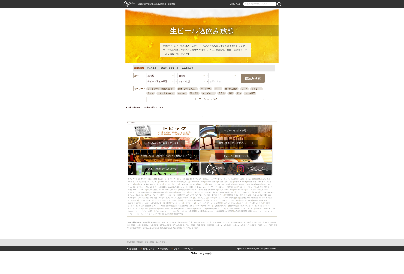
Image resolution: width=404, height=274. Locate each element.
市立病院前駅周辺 (240, 211)
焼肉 (269, 195)
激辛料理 (167, 203)
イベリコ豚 (251, 203)
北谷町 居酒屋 (153, 225)
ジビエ (260, 203)
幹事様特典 (160, 214)
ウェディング (201, 203)
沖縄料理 (230, 187)
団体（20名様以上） (187, 89)
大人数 (161, 182)
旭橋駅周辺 (132, 190)
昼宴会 (146, 198)
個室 (231, 93)
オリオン (150, 190)
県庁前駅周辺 (212, 190)
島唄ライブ (132, 182)
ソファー (211, 198)
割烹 (219, 203)
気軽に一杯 (266, 184)
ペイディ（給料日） (147, 211)
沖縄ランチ (220, 225)
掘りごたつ (141, 187)
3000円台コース (249, 187)
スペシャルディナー (146, 200)
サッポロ (214, 203)
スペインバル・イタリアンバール (166, 200)
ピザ (237, 198)
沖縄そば (215, 192)
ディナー (208, 182)
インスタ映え (266, 182)
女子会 (222, 93)
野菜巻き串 (132, 198)
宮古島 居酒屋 (193, 228)
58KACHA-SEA (133, 203)
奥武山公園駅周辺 (167, 206)
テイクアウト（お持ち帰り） (161, 89)
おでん (210, 200)
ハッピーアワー (205, 192)
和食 (219, 184)
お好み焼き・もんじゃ (179, 211)
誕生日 (167, 182)
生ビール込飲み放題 (197, 182)
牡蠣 (151, 198)
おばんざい (263, 200)
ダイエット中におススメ (136, 195)
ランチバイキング (134, 206)
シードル (137, 214)
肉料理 (214, 182)
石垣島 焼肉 (171, 228)
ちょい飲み (132, 187)
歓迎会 (258, 184)
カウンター (168, 184)
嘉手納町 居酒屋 (178, 225)
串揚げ (161, 208)
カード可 (176, 184)
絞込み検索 (253, 78)
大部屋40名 (171, 192)
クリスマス (193, 184)
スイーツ (221, 195)
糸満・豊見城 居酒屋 (265, 222)
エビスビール (188, 200)
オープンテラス (239, 190)
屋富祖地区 (154, 208)
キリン (209, 206)
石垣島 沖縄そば (160, 228)
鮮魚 (155, 190)
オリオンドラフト (134, 192)
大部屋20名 (162, 187)
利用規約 (164, 249)
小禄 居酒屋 (182, 222)
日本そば (146, 208)
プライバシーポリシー (183, 249)
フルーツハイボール (148, 214)
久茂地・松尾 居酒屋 (194, 222)
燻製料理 (181, 195)
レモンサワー (141, 190)
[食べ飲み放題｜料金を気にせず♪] (163, 138)
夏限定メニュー (269, 208)
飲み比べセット (133, 211)
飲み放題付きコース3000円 (183, 187)
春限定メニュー (200, 208)
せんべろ (182, 93)
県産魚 (181, 190)
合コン (176, 190)
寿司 (151, 184)
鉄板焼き (270, 192)
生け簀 (167, 208)
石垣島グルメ (262, 225)
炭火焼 (197, 192)
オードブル (206, 89)
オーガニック (197, 206)
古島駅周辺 (192, 211)
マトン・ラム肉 (219, 200)
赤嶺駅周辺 (220, 211)
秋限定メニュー (219, 208)
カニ (227, 200)
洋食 (247, 195)
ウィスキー (272, 187)
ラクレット (156, 206)
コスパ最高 (250, 93)
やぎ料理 (210, 208)
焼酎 (235, 187)
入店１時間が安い (156, 203)
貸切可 (186, 182)
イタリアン (170, 198)
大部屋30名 (184, 184)
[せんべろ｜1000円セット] (236, 151)
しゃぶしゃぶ (234, 200)
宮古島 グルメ (182, 228)
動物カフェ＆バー (209, 211)
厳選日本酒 (203, 190)
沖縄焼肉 (253, 225)
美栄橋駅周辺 (245, 198)
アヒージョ (202, 195)
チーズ (191, 192)
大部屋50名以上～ (191, 190)
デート (218, 89)
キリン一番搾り (239, 195)
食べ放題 (269, 198)
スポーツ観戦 (228, 190)
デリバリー (214, 187)
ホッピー (243, 200)
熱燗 (180, 200)
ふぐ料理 (216, 206)
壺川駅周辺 (229, 211)
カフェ (176, 206)
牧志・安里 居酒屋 (229, 222)
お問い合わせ (235, 4)
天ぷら (204, 200)
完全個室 (194, 93)
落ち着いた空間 (244, 184)
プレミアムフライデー (163, 211)
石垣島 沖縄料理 (136, 228)
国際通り (229, 184)
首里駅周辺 (174, 208)
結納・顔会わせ (146, 192)
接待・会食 (257, 182)
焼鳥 (147, 187)
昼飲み (151, 93)
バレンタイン (251, 190)
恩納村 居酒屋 (190, 225)
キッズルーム (208, 93)
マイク (180, 203)
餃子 (208, 203)
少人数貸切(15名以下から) (184, 198)
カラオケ (243, 182)
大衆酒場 (259, 187)
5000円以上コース (240, 208)
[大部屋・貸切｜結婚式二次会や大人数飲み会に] (163, 151)
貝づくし (251, 208)
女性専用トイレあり (258, 198)
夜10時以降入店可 (176, 182)
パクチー (140, 198)
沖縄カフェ (237, 225)
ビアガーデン (151, 195)
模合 (223, 184)
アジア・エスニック (135, 208)
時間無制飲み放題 (159, 192)
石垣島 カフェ (148, 228)
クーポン (168, 195)
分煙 (190, 206)
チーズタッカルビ (244, 206)
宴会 (136, 184)
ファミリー (256, 89)
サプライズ (194, 195)
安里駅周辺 (229, 195)
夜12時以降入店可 (200, 198)
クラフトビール (189, 203)
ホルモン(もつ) (133, 200)
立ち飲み (256, 192)
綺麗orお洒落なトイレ (227, 192)
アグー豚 (263, 192)
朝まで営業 (202, 184)
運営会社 (133, 249)
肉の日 (178, 192)
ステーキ (131, 184)
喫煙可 (253, 184)
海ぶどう (222, 187)
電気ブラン (224, 206)
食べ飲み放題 (231, 89)
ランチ (244, 89)
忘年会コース (212, 184)
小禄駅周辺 (259, 208)
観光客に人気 (158, 184)
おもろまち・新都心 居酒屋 (247, 222)
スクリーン (242, 203)
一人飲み (155, 182)
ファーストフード (266, 211)
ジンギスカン (232, 203)
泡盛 (265, 187)
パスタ (220, 190)
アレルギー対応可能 (165, 190)
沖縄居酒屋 (210, 225)
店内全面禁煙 (146, 206)
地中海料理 (197, 200)
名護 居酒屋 (201, 225)
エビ (187, 195)
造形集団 (168, 214)
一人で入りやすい (166, 93)
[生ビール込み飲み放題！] (236, 125)
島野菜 (249, 200)
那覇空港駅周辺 (177, 214)
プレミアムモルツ (221, 198)
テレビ (224, 203)
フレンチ (174, 203)
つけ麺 (199, 211)
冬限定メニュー (253, 211)
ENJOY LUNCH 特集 (186, 208)
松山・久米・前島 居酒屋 (212, 222)
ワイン (240, 187)
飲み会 (249, 182)
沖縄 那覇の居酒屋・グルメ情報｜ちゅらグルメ (147, 242)
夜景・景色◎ (212, 195)
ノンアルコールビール (202, 187)
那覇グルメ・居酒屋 (169, 222)
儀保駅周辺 (184, 206)
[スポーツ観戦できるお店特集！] (163, 164)
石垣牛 (255, 200)
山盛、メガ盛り (159, 198)
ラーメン (185, 192)
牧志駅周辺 (233, 206)
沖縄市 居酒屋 (142, 225)
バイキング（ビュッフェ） (261, 206)
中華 (204, 206)
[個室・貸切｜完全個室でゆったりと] (236, 138)
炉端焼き (232, 198)
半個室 (235, 184)
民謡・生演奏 (144, 184)
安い (239, 93)
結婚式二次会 (228, 182)
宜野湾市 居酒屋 (165, 225)
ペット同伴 (160, 195)
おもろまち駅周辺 (256, 195)
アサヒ (130, 214)
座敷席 (236, 182)
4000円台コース (262, 190)
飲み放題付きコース (144, 182)
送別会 (220, 182)
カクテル (229, 208)
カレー (175, 195)
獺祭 (265, 195)
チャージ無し (144, 203)
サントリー (153, 187)
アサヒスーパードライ (244, 192)
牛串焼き (267, 203)
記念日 (170, 187)
